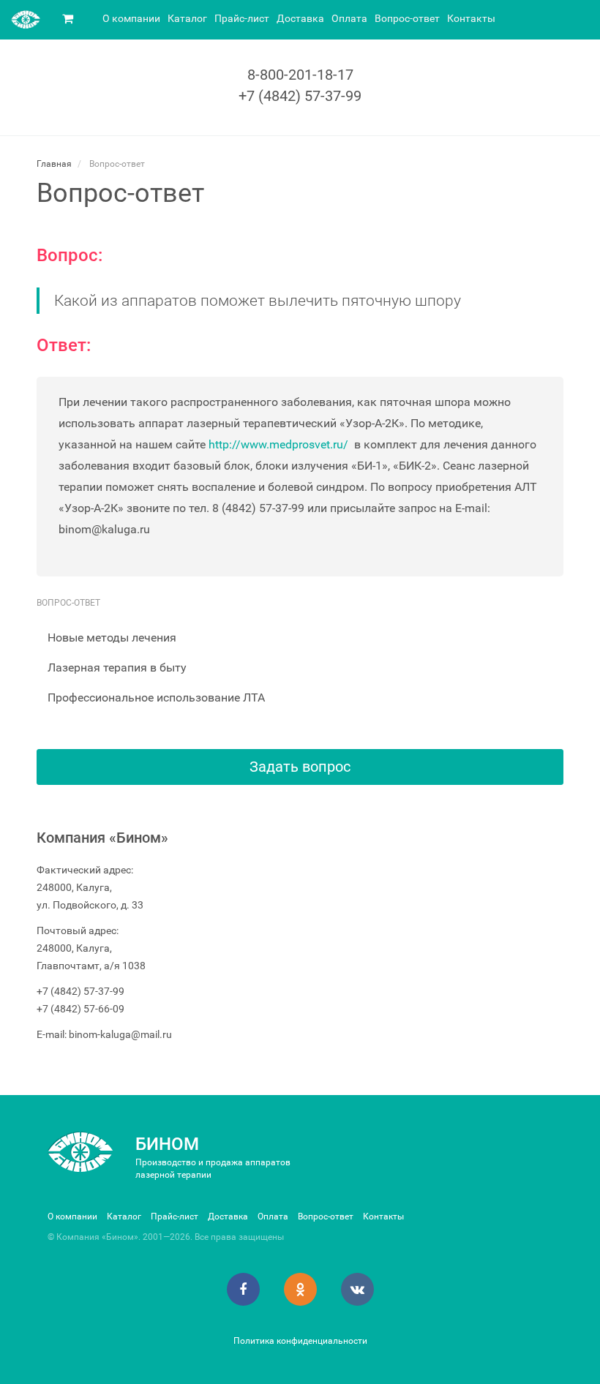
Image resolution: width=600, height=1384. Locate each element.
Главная (54, 164)
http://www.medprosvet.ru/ (278, 444)
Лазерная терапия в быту (117, 667)
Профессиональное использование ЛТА (156, 697)
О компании (131, 18)
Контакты (471, 18)
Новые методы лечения (112, 637)
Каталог (187, 18)
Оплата (349, 18)
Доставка (300, 18)
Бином (167, 1144)
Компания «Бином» (102, 837)
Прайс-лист (241, 18)
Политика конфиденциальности (300, 1341)
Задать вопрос (300, 766)
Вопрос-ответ (407, 18)
